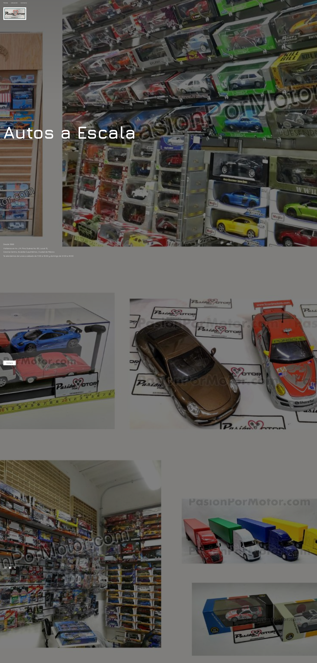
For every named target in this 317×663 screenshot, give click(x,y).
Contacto (24, 3)
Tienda (5, 3)
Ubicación (14, 3)
